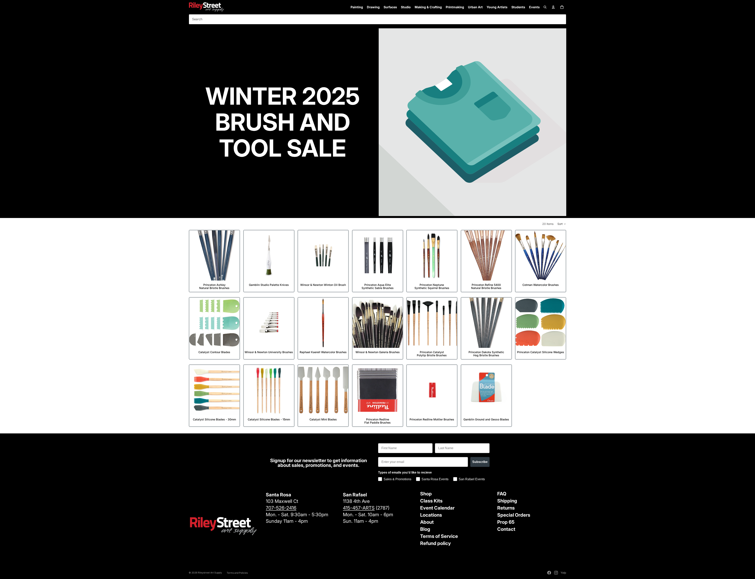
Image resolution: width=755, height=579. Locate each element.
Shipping (507, 501)
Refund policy (435, 543)
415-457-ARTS (359, 508)
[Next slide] (233, 255)
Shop (426, 494)
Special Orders (513, 515)
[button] (561, 224)
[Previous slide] (195, 255)
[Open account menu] (553, 7)
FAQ (501, 494)
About (427, 522)
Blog (425, 529)
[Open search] (545, 7)
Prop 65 (506, 522)
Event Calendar (437, 508)
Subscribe (480, 462)
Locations (431, 515)
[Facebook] (549, 572)
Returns (506, 508)
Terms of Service (439, 536)
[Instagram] (556, 572)
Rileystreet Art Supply (210, 572)
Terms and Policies (237, 572)
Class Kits (431, 501)
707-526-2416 (281, 508)
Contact (506, 529)
